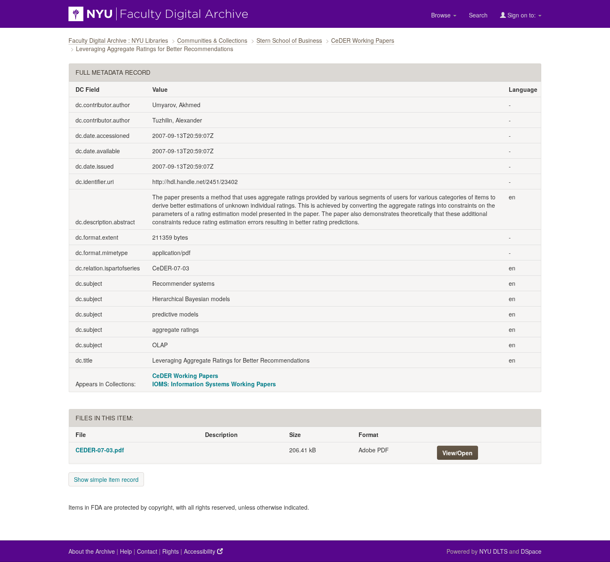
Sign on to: (521, 15)
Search (478, 15)
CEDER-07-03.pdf (100, 450)
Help (126, 551)
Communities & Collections (212, 40)
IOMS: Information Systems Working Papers (214, 384)
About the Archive (91, 551)
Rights (170, 551)
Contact (147, 551)
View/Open (457, 453)
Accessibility (200, 551)
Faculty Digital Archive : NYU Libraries (118, 40)
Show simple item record (106, 479)
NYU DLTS (493, 551)
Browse (441, 15)
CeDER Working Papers (362, 40)
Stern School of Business (289, 40)
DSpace (531, 551)
